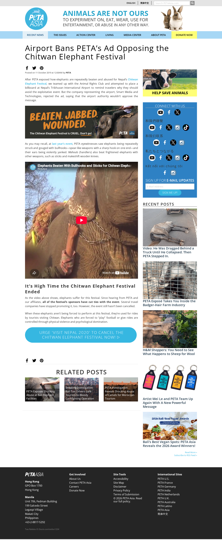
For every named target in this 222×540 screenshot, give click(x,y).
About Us (75, 479)
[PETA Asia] (36, 18)
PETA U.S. (163, 479)
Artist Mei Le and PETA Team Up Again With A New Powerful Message (168, 403)
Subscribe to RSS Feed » (185, 455)
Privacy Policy (121, 490)
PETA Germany (167, 486)
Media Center (132, 35)
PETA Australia (166, 502)
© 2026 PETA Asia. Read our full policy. (127, 499)
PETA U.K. (163, 498)
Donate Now (184, 35)
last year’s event (62, 144)
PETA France (165, 482)
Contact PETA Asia (80, 482)
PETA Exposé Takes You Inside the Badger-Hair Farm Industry (169, 303)
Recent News (35, 35)
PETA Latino (165, 506)
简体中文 (144, 2)
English (131, 2)
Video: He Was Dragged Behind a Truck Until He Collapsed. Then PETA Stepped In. (168, 252)
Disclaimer (119, 486)
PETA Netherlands (169, 494)
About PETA (158, 35)
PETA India (164, 490)
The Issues (60, 35)
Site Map (118, 482)
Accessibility (120, 479)
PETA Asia (164, 510)
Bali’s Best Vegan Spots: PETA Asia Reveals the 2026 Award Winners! (169, 444)
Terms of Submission (126, 494)
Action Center (85, 35)
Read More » (191, 452)
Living (109, 35)
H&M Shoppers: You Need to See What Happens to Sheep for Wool (169, 352)
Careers (74, 486)
